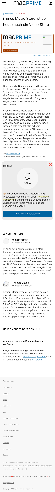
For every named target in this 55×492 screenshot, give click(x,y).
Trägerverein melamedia (25, 489)
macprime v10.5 (8, 483)
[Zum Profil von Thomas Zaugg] (6, 284)
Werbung (6, 394)
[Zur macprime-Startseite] (27, 3)
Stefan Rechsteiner (13, 154)
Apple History (8, 437)
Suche (5, 455)
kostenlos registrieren (34, 356)
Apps (5, 400)
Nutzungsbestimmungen (11, 430)
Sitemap (6, 443)
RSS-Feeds (7, 406)
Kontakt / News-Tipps (10, 418)
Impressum (7, 449)
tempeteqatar (20, 239)
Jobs (4, 412)
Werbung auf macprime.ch (42, 55)
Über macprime (8, 381)
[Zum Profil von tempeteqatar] (6, 241)
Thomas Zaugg (20, 282)
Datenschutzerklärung (11, 424)
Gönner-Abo (7, 387)
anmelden (36, 359)
